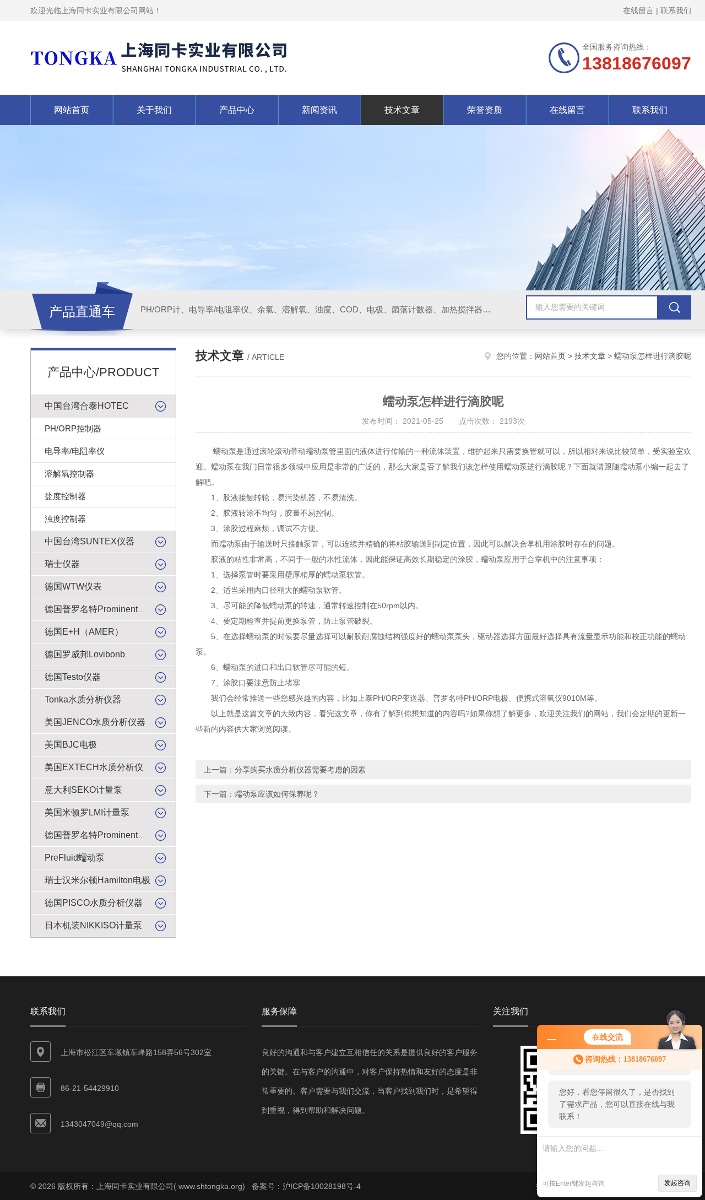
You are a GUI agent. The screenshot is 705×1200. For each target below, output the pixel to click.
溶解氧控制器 (69, 473)
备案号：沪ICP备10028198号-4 (306, 1186)
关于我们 (154, 110)
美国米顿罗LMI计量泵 (87, 812)
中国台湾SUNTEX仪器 (89, 541)
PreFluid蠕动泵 (75, 857)
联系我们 (675, 10)
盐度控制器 (65, 496)
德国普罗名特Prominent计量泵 (104, 835)
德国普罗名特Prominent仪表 (100, 609)
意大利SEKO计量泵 (83, 789)
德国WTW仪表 (73, 586)
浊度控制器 (65, 518)
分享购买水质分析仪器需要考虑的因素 (300, 769)
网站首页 (71, 110)
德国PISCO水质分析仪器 (94, 902)
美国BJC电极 (71, 744)
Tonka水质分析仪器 (83, 699)
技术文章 (402, 110)
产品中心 (236, 110)
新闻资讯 (319, 110)
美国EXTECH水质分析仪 (94, 767)
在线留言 (638, 10)
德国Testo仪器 (73, 677)
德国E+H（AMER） (84, 631)
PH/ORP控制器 (73, 428)
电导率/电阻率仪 (75, 451)
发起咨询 (677, 1183)
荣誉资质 (484, 110)
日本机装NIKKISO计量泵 (93, 925)
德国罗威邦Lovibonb (85, 654)
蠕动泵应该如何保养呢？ (277, 794)
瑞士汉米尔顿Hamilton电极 (97, 880)
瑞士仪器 (62, 564)
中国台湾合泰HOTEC (87, 405)
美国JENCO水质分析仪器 (95, 722)
